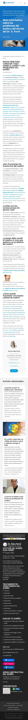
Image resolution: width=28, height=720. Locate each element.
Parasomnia (7, 601)
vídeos (17, 135)
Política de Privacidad (9, 705)
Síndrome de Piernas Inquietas (12, 598)
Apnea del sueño (9, 447)
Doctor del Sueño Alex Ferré (12, 391)
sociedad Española (11, 79)
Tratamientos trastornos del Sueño (11, 586)
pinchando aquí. (11, 336)
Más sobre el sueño (19, 11)
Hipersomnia (7, 603)
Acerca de (5, 579)
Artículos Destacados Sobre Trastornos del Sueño (13, 449)
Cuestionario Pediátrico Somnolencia (14, 642)
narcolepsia (14, 190)
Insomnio (18, 455)
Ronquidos (7, 593)
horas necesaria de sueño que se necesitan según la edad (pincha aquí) (14, 312)
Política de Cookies (13, 707)
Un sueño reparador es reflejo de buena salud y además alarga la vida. (13, 442)
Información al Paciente (13, 703)
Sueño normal (17, 402)
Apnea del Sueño (8, 596)
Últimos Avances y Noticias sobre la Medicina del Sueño (13, 463)
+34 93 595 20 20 (14, 366)
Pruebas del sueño (18, 508)
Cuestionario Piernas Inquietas (12, 637)
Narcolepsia (7, 608)
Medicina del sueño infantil (11, 613)
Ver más (5, 682)
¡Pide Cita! (14, 371)
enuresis (5, 200)
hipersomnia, (6, 190)
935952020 (8, 655)
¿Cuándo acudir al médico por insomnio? (13, 389)
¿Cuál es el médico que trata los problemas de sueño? (13, 498)
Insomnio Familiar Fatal (10, 606)
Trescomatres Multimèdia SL (14, 718)
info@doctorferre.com (14, 362)
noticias (11, 135)
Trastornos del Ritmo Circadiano (13, 611)
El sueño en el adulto (14, 453)
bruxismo (18, 196)
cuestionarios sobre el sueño (11, 117)
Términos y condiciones (13, 709)
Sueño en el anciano (14, 459)
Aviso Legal (19, 705)
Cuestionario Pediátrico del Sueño (13, 639)
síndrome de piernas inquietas (11, 198)
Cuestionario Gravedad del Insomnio (14, 625)
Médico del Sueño (8, 11)
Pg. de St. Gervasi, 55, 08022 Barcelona (13, 649)
